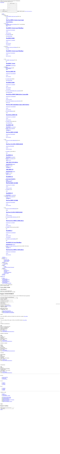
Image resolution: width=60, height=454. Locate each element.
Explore (7, 23)
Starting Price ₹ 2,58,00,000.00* (11, 251)
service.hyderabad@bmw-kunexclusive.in (8, 350)
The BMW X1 (9, 155)
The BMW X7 (9, 193)
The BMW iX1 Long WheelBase (13, 242)
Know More (2, 2)
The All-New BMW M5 (11, 114)
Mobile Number (2, 407)
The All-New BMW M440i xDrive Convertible (17, 94)
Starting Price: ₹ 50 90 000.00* (10, 157)
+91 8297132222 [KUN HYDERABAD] (5, 279)
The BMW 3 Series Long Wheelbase (14, 28)
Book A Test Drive (8, 43)
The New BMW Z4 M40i (12, 132)
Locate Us (3, 383)
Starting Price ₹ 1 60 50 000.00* (11, 106)
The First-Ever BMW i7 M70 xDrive (15, 249)
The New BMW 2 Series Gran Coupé (15, 20)
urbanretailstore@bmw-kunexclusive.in (8, 331)
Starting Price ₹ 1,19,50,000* (10, 222)
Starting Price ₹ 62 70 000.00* (10, 30)
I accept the (5, 305)
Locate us (3, 257)
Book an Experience (3, 289)
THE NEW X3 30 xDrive (12, 162)
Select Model (2, 297)
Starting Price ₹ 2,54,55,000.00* (11, 127)
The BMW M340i (10, 38)
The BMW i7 (9, 230)
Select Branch (2, 298)
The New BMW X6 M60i (12, 183)
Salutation (1, 299)
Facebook (3, 388)
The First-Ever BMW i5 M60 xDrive (15, 220)
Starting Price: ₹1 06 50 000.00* (11, 73)
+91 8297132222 (4, 330)
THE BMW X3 (9, 169)
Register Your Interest (9, 99)
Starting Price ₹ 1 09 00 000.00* (11, 96)
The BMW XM (9, 125)
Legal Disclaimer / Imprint (6, 395)
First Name (2, 300)
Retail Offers (4, 378)
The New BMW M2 (10, 71)
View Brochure (8, 44)
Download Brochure (9, 21)
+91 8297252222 (4, 371)
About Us (3, 382)
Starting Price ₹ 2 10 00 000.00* (11, 232)
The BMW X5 (9, 176)
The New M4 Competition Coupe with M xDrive (17, 104)
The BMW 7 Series (10, 63)
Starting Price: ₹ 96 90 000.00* (10, 178)
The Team (3, 384)
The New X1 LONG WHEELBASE (14, 144)
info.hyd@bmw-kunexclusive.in (7, 341)
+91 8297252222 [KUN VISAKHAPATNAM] (6, 283)
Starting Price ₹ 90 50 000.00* (10, 134)
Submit (1, 409)
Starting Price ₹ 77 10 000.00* (10, 40)
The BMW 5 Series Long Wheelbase (14, 51)
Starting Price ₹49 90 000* (10, 146)
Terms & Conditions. (8, 305)
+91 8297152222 (4, 359)
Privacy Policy (4, 394)
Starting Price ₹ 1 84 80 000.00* (11, 65)
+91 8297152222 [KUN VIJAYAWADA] (5, 281)
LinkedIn (3, 389)
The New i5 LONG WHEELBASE (14, 212)
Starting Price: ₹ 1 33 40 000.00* (11, 195)
